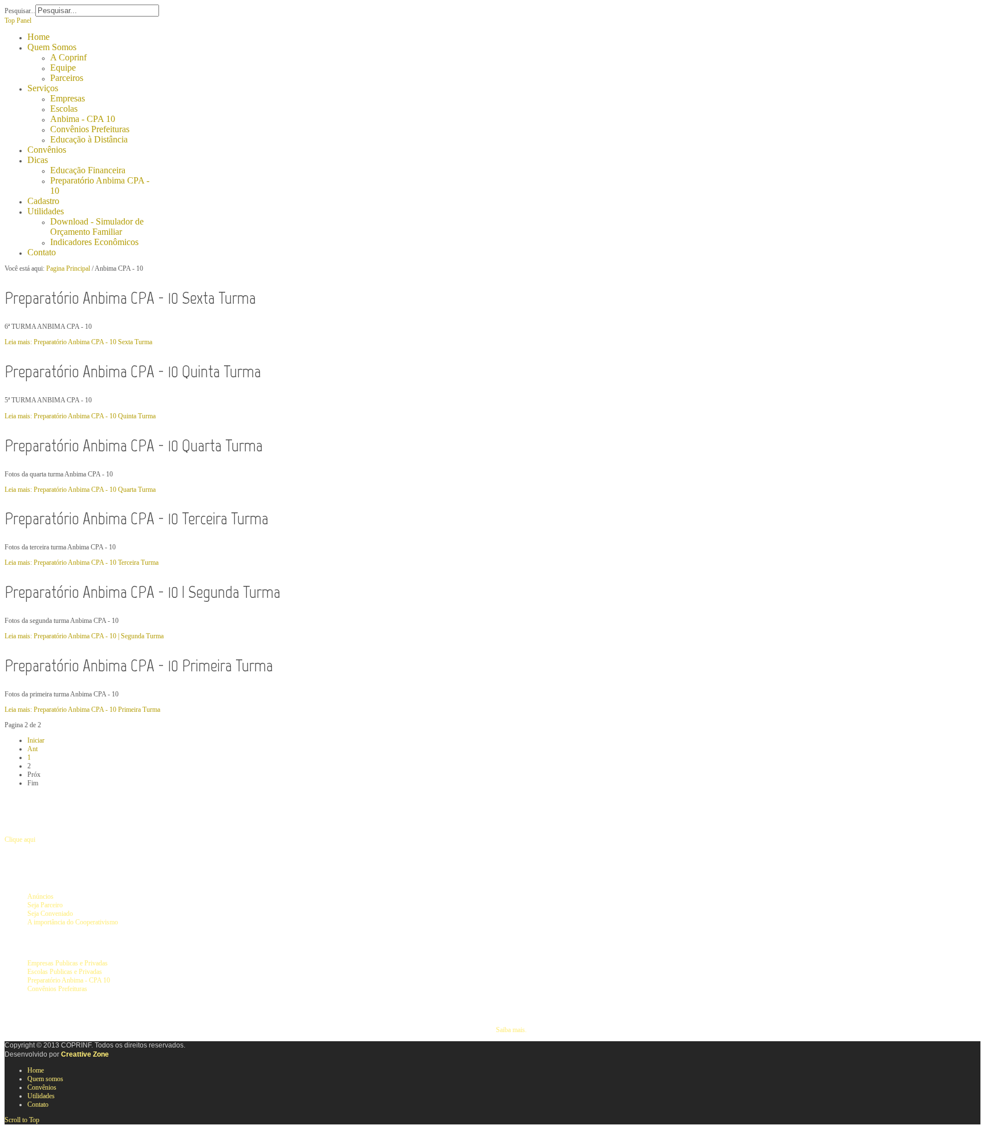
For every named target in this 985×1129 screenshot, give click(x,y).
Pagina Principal (68, 268)
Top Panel (18, 21)
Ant (32, 749)
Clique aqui (20, 839)
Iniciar (35, 740)
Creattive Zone (85, 1054)
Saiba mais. (511, 1030)
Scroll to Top (22, 1120)
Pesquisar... (20, 11)
